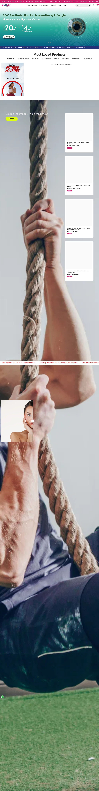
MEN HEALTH (65, 65)
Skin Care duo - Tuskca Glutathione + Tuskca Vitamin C (78, 192)
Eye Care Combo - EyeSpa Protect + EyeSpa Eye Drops (78, 150)
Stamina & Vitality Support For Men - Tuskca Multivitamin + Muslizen (78, 235)
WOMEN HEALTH (76, 65)
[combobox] (81, 5)
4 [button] (52, 49)
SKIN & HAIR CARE (46, 65)
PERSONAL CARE (88, 65)
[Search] (83, 5)
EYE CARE (56, 65)
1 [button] (46, 49)
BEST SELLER (10, 65)
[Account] (93, 5)
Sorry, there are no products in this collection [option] (61, 71)
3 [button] (50, 49)
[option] (49, 27)
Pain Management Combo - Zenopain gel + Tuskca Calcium (78, 278)
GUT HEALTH (35, 65)
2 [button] (48, 49)
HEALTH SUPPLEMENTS (23, 65)
